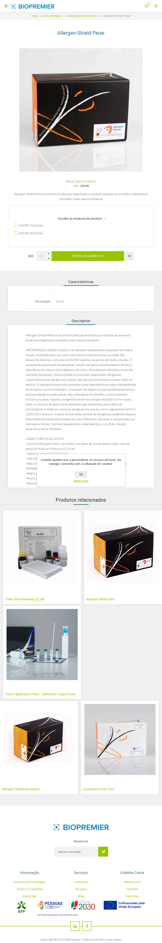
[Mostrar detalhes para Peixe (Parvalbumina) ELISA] (42, 549)
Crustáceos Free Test (98, 789)
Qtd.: (31, 256)
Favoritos (132, 896)
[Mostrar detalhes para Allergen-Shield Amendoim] (39, 739)
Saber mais (81, 481)
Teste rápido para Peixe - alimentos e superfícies (40, 694)
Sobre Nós (30, 896)
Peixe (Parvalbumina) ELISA (24, 599)
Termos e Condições (29, 889)
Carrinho (148, 4)
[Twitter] (75, 926)
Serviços (81, 889)
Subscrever (103, 852)
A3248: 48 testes (31, 233)
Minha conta (132, 882)
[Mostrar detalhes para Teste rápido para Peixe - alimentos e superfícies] (42, 644)
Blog (81, 896)
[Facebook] (86, 926)
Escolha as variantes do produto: (80, 218)
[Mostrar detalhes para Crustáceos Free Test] (120, 739)
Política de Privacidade (29, 882)
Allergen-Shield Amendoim (21, 789)
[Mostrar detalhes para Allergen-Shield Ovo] (123, 549)
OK (81, 474)
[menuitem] (29, 881)
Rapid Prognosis (85, 181)
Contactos (81, 882)
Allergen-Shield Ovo (100, 599)
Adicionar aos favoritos (129, 256)
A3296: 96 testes (31, 225)
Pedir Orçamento (88, 256)
